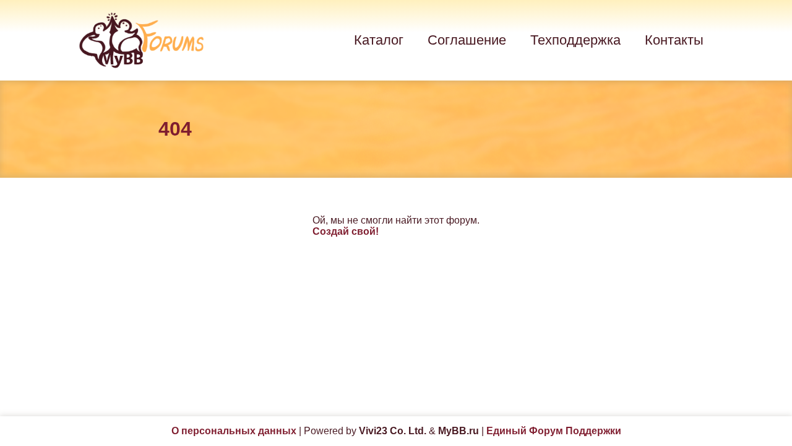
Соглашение (467, 40)
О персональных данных (233, 431)
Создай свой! (345, 231)
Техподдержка (575, 40)
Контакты (674, 40)
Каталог (378, 40)
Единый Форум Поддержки (553, 431)
